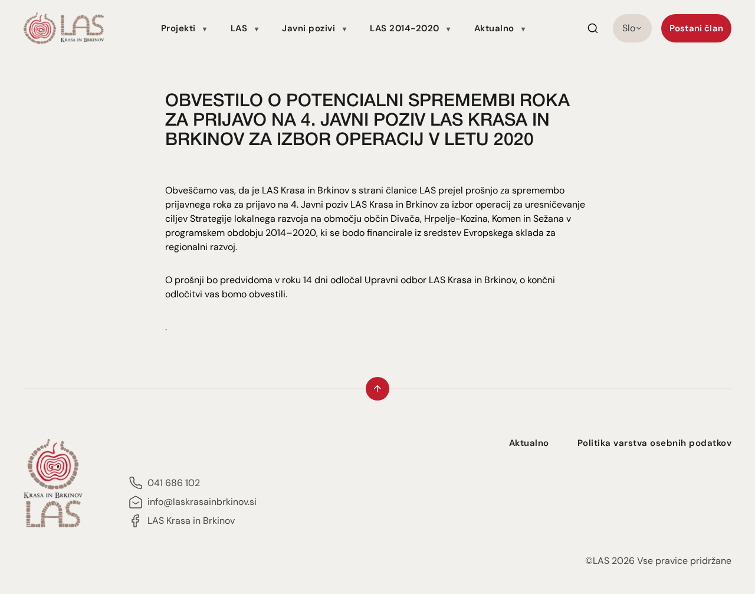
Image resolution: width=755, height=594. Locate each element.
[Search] (592, 28)
